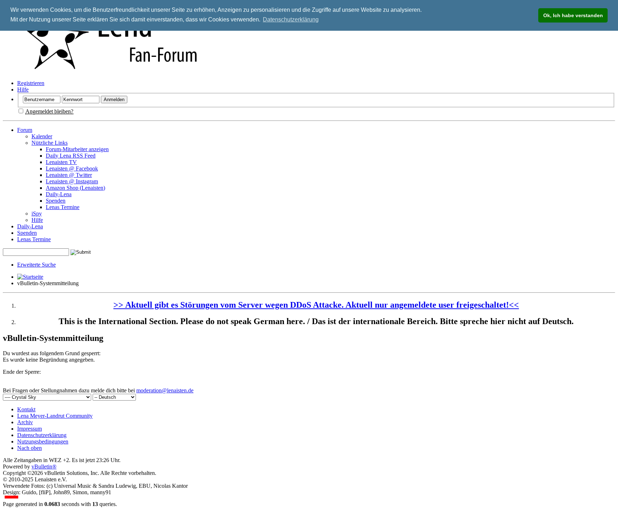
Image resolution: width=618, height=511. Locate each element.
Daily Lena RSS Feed (70, 156)
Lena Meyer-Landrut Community (55, 416)
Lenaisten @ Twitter (69, 175)
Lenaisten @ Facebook (72, 168)
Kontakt (26, 409)
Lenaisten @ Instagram (72, 181)
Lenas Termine (62, 207)
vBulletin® (44, 466)
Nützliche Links (49, 143)
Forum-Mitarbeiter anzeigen (77, 149)
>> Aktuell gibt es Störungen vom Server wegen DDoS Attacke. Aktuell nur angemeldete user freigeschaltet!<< (316, 304)
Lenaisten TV (61, 162)
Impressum (29, 429)
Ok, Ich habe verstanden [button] (573, 15)
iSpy (36, 213)
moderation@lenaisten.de (164, 390)
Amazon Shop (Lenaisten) (75, 188)
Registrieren (30, 83)
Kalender (41, 136)
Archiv (25, 422)
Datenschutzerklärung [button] (291, 19)
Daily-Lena (59, 194)
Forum (24, 130)
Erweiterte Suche (36, 265)
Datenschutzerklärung (42, 435)
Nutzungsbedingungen (42, 441)
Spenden (55, 201)
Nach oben (29, 448)
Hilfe (23, 89)
